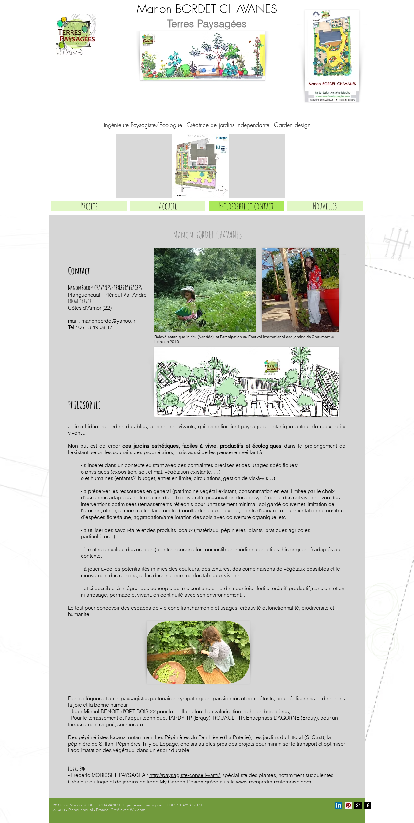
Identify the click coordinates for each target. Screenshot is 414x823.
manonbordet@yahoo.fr (108, 320)
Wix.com (137, 809)
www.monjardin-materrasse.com (273, 781)
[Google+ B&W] (358, 805)
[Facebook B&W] (367, 805)
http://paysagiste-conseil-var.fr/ (184, 775)
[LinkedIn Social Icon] (338, 805)
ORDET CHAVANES (229, 9)
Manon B (159, 9)
